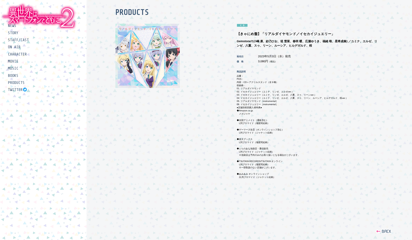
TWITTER (15, 89)
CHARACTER (17, 54)
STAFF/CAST (18, 40)
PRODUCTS (16, 82)
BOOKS (13, 75)
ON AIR (14, 47)
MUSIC (13, 68)
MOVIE (13, 61)
